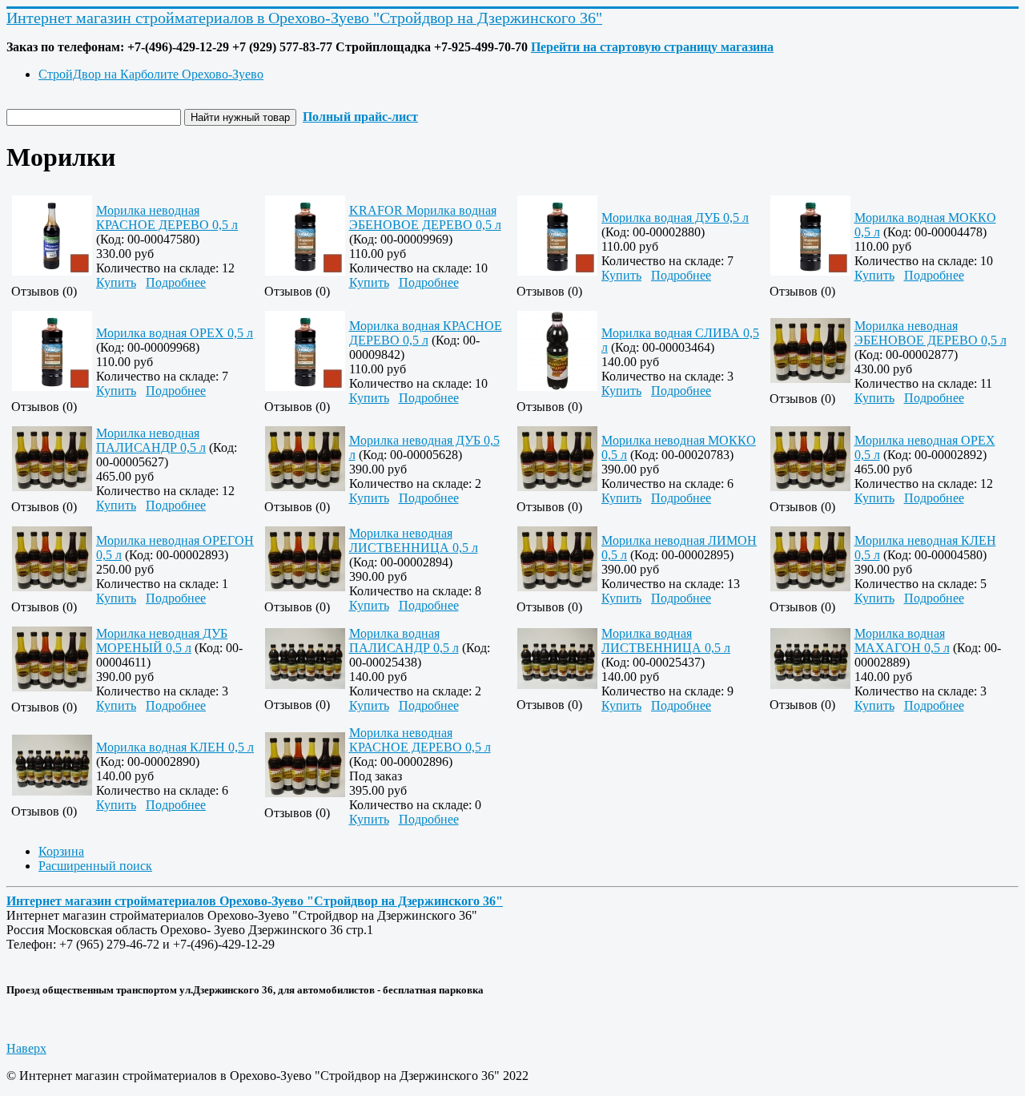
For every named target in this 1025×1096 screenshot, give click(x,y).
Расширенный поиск (95, 865)
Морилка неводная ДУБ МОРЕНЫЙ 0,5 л (161, 641)
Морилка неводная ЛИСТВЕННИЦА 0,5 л (413, 540)
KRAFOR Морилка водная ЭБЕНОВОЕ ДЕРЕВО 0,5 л (425, 217)
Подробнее (176, 282)
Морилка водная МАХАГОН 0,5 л (902, 641)
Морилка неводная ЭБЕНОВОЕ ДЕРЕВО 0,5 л (930, 333)
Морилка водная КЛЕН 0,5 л (175, 747)
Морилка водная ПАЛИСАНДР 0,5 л (404, 641)
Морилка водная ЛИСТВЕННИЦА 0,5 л (665, 641)
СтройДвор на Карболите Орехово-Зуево (150, 74)
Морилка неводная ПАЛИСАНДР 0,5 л (151, 440)
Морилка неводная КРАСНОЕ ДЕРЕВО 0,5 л (167, 217)
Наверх (26, 1048)
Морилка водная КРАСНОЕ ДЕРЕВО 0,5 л (425, 333)
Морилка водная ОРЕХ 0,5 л (174, 333)
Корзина (61, 851)
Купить (116, 282)
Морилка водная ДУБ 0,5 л (675, 217)
